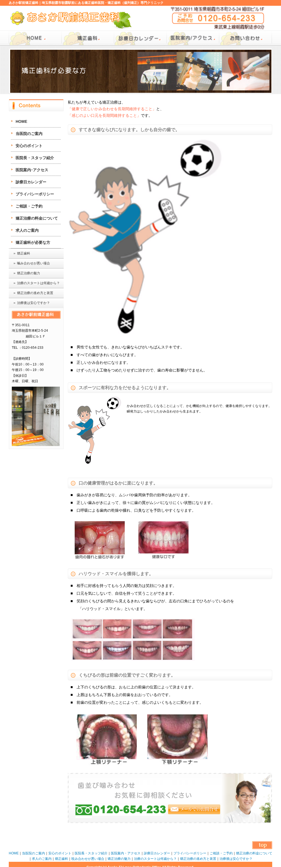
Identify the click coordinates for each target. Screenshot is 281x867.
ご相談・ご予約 (29, 206)
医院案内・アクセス (125, 853)
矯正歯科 (23, 253)
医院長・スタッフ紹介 (35, 158)
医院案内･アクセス (32, 170)
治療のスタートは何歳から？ (38, 283)
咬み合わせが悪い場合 (87, 859)
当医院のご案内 (29, 133)
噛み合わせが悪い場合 (33, 263)
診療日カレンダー (31, 182)
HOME (21, 121)
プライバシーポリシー (35, 194)
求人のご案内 (27, 230)
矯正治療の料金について (37, 218)
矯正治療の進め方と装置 (35, 293)
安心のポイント (29, 145)
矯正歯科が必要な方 (33, 242)
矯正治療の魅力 (28, 273)
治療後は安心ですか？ (33, 303)
